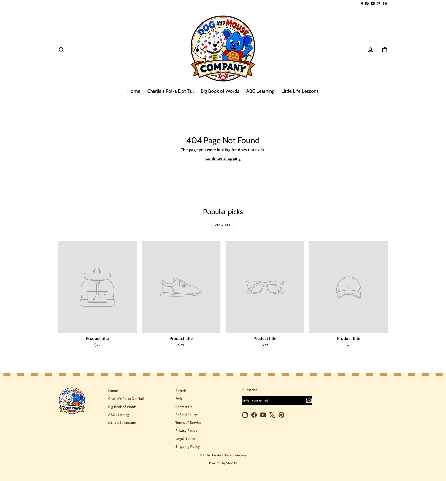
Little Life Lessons (300, 91)
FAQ (178, 399)
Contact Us (184, 407)
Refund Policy (186, 415)
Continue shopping (223, 158)
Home (133, 91)
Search (180, 391)
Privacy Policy (186, 430)
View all (223, 225)
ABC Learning (260, 91)
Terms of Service (188, 423)
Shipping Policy (187, 447)
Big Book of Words (220, 91)
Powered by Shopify (223, 463)
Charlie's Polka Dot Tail (170, 91)
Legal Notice (185, 439)
